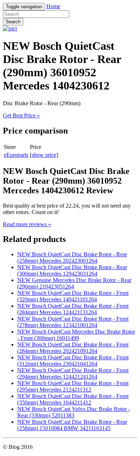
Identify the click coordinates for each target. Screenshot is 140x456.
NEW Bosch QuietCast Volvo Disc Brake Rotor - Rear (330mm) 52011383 (73, 412)
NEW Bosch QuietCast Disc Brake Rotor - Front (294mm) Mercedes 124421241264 (73, 373)
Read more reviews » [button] (27, 224)
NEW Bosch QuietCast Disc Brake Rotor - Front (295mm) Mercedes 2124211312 (73, 386)
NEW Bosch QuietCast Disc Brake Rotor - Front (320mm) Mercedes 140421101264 (73, 296)
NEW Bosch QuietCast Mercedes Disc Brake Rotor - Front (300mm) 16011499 (76, 335)
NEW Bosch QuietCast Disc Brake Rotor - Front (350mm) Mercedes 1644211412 (73, 399)
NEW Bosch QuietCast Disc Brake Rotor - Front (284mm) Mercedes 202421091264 (73, 347)
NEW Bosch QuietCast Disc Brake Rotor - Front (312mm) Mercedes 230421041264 (73, 360)
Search (13, 21)
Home (53, 6)
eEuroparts (16, 155)
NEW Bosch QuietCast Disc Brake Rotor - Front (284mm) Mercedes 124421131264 (73, 309)
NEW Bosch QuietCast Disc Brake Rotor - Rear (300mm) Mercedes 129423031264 (72, 270)
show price (44, 155)
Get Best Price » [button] (21, 115)
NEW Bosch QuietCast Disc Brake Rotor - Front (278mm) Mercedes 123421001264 (73, 322)
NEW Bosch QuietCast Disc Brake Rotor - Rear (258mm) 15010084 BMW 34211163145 (72, 425)
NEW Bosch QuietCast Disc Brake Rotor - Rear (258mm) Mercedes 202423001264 (72, 257)
